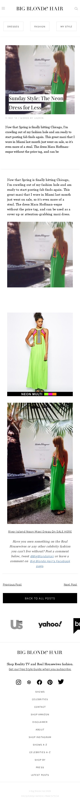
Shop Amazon (40, 714)
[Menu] (3, 8)
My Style (66, 26)
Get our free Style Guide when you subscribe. (40, 669)
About (40, 729)
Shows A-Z (40, 744)
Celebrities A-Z (39, 752)
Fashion (39, 26)
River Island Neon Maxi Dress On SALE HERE (40, 531)
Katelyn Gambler (35, 796)
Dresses (13, 26)
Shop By (40, 759)
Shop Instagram (40, 737)
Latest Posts (40, 775)
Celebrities (40, 699)
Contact (40, 706)
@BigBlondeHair (42, 556)
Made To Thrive (52, 796)
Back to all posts (40, 598)
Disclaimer (40, 722)
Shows (40, 691)
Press (40, 767)
